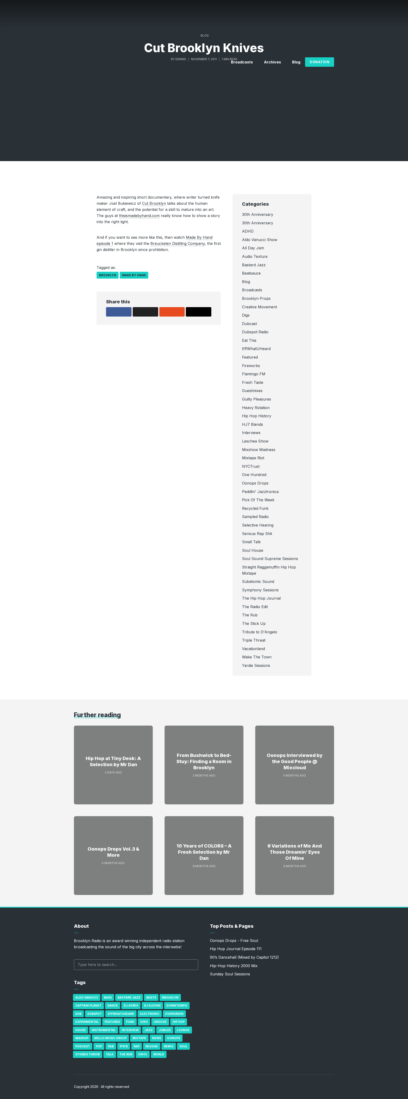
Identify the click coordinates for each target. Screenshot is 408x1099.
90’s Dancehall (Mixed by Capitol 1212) (244, 957)
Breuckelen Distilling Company (177, 243)
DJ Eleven (152, 1005)
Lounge (183, 1030)
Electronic (149, 1013)
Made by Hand (134, 275)
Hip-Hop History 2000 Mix (234, 965)
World (158, 1054)
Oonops (173, 1038)
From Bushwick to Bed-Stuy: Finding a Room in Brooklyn (204, 761)
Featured (112, 1022)
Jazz (148, 1030)
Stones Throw (87, 1054)
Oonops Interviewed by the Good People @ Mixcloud (295, 761)
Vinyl (142, 1054)
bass (108, 997)
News (156, 1038)
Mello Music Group (110, 1038)
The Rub (125, 1054)
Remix (169, 1046)
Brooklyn (107, 275)
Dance (112, 1005)
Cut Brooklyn (154, 203)
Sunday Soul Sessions (230, 974)
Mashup (81, 1038)
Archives (272, 62)
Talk (110, 1054)
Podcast (82, 1046)
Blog (296, 62)
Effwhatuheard (121, 1013)
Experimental (87, 1022)
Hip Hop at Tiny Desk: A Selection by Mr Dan (113, 761)
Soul (183, 1046)
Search (192, 964)
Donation (319, 62)
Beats (151, 997)
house (80, 1030)
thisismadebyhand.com (139, 215)
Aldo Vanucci (86, 997)
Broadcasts (242, 62)
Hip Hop (179, 1022)
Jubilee (165, 1030)
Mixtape (139, 1038)
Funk (130, 1022)
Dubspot (94, 1013)
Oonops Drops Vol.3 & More (113, 852)
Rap (137, 1046)
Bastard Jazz (129, 997)
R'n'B (124, 1046)
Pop (99, 1046)
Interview (130, 1030)
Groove (160, 1022)
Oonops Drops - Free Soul (234, 940)
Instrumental (104, 1030)
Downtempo (176, 1005)
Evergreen (174, 1013)
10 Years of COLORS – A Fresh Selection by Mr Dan (204, 852)
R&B (111, 1046)
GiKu (144, 1022)
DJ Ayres (131, 1005)
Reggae (151, 1046)
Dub (78, 1013)
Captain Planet (88, 1005)
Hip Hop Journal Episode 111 (236, 948)
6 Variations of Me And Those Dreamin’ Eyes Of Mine (295, 852)
